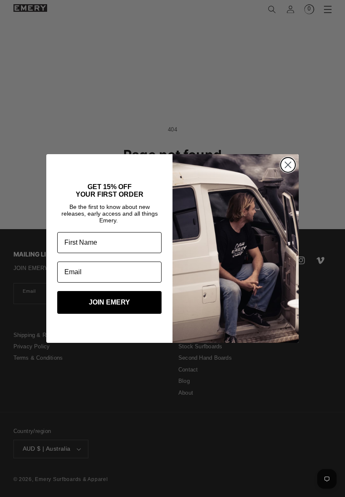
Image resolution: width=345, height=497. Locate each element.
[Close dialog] (288, 165)
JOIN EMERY (109, 302)
